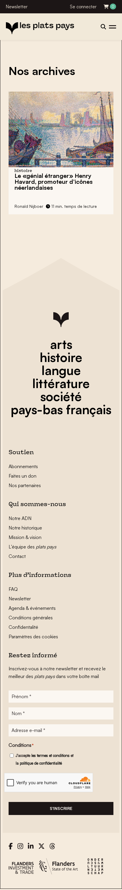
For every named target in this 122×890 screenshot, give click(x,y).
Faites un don (22, 476)
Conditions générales (31, 618)
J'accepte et (44, 759)
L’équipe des (32, 547)
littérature (61, 383)
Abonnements (23, 466)
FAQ (13, 589)
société (61, 396)
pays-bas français (61, 409)
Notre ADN (20, 518)
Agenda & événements (32, 608)
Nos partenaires (25, 485)
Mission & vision (25, 537)
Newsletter (17, 6)
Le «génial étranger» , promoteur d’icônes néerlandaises (54, 181)
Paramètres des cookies (33, 636)
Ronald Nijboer (29, 206)
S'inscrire (61, 808)
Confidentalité (23, 627)
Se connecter (83, 6)
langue (61, 370)
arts (61, 344)
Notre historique (25, 528)
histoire (61, 357)
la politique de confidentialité (39, 763)
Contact (17, 556)
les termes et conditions (50, 755)
